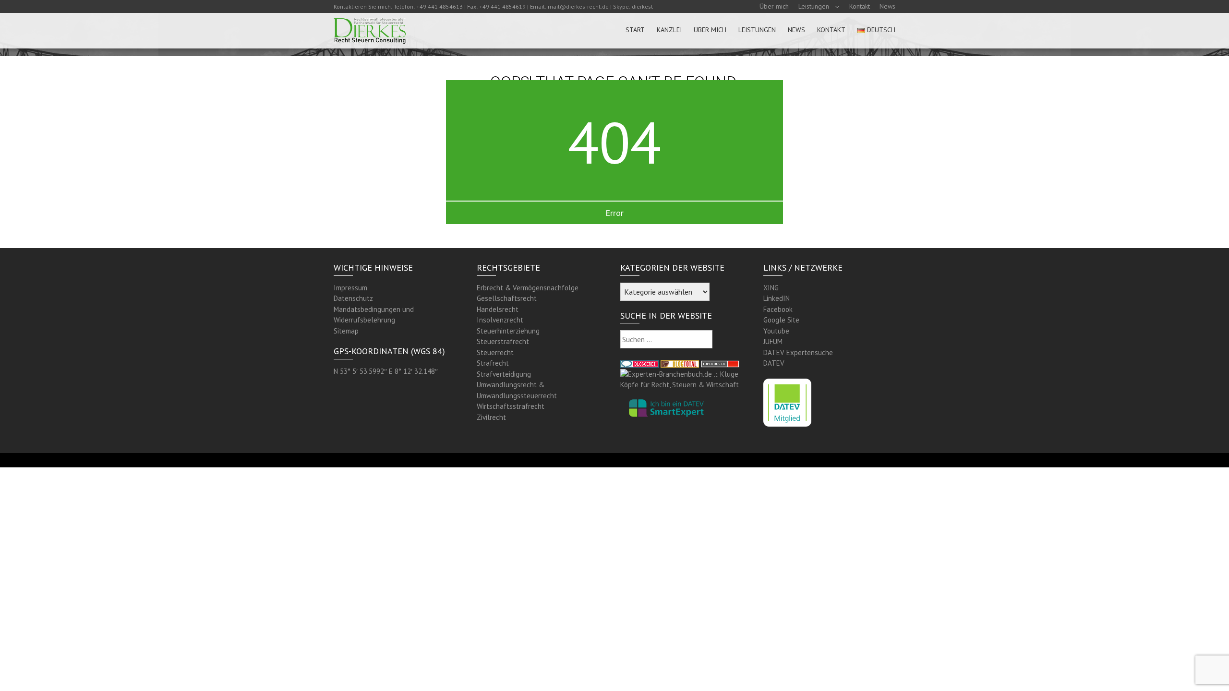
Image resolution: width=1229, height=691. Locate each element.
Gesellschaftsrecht (507, 298)
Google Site (781, 319)
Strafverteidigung (504, 374)
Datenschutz (353, 298)
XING (771, 287)
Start (635, 29)
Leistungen (813, 6)
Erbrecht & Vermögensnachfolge (527, 287)
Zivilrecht (491, 417)
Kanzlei (669, 29)
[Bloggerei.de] (639, 363)
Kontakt (859, 6)
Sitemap (346, 330)
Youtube (776, 330)
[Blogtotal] (680, 363)
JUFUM (773, 341)
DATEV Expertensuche (798, 352)
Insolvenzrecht (500, 319)
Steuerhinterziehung (508, 330)
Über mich (774, 6)
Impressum (350, 287)
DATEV (773, 363)
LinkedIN (776, 298)
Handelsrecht (497, 309)
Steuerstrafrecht (503, 341)
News (887, 6)
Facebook (778, 309)
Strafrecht (493, 363)
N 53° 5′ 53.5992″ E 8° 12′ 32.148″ (386, 371)
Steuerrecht (495, 352)
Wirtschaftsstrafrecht (510, 406)
